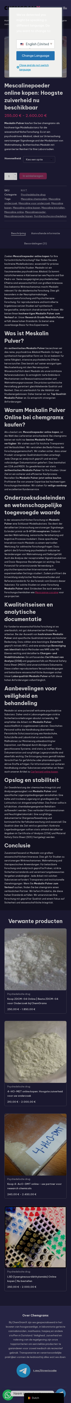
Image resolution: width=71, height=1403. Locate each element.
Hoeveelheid (13, 158)
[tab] (18, 233)
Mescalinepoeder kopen (18, 216)
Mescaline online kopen (26, 207)
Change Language (35, 55)
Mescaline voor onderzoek (34, 203)
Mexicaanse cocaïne (46, 592)
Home (7, 20)
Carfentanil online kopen (44, 771)
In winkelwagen (33, 176)
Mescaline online (14, 212)
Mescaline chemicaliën (34, 199)
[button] (8, 1395)
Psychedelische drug (33, 194)
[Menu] (65, 8)
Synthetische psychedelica (50, 216)
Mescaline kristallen (53, 207)
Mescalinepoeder (35, 212)
